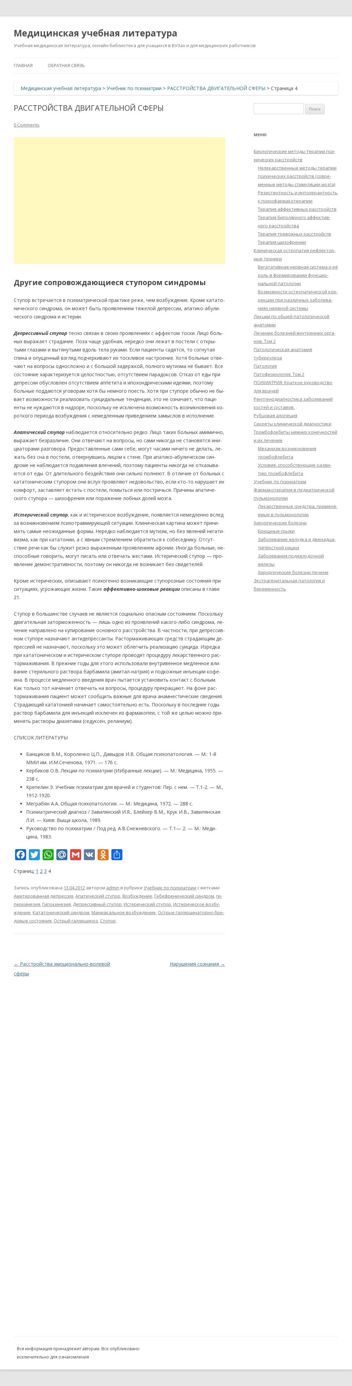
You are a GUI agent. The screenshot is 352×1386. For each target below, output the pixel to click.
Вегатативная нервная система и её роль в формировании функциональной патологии (298, 275)
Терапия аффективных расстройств (297, 209)
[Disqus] (119, 1064)
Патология (265, 366)
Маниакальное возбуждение (123, 912)
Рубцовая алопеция (275, 415)
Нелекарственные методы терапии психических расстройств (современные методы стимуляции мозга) (297, 176)
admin (112, 888)
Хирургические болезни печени (293, 572)
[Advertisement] (119, 200)
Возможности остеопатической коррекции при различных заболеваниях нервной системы (298, 300)
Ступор (108, 921)
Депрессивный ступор (97, 904)
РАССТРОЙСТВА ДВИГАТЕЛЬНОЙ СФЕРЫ (216, 88)
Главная (23, 65)
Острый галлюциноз (76, 921)
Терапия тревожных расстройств (294, 234)
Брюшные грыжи (276, 531)
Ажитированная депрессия (43, 896)
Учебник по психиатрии (134, 88)
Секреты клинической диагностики (292, 424)
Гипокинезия (56, 904)
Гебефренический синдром (184, 896)
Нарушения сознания (197, 964)
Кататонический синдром (61, 912)
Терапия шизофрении (282, 242)
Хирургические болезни (280, 523)
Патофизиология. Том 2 (279, 374)
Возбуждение (137, 896)
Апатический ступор (97, 896)
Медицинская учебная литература (95, 33)
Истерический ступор (147, 904)
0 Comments (27, 125)
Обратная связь (66, 65)
